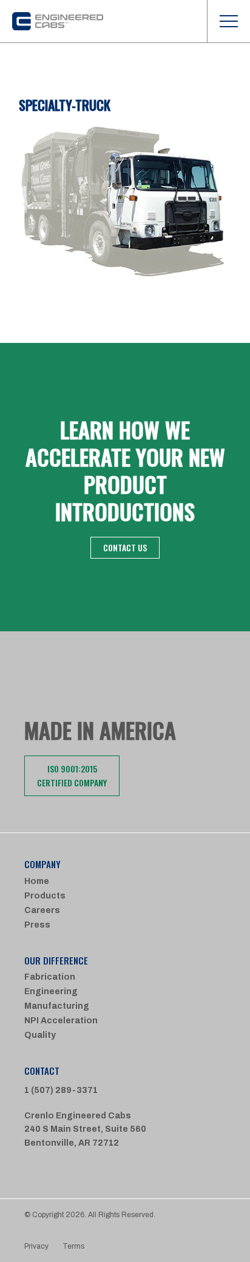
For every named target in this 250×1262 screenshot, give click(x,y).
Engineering (51, 991)
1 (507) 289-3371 (61, 1090)
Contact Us (125, 547)
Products (45, 895)
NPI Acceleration (61, 1020)
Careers (42, 910)
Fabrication (49, 976)
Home (36, 881)
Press (37, 924)
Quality (40, 1035)
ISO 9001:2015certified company (72, 775)
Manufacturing (56, 1006)
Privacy (36, 1246)
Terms (73, 1246)
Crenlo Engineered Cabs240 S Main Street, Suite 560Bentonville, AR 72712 (85, 1129)
